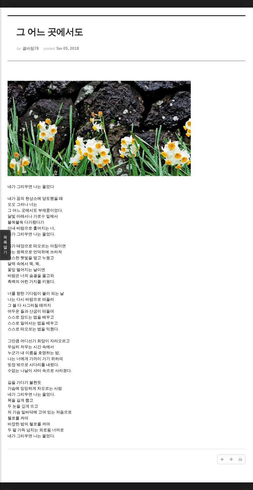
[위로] (222, 459)
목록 (5, 245)
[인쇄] (240, 459)
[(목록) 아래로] (231, 459)
